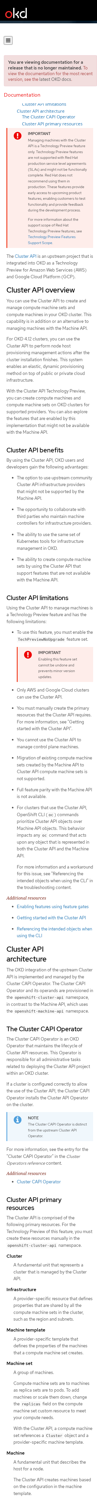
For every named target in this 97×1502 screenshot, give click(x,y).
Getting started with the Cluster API (51, 918)
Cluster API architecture (41, 111)
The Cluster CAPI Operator (48, 117)
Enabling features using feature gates (53, 906)
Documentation (22, 94)
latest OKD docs (55, 79)
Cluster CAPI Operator (39, 1182)
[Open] (8, 40)
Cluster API (25, 256)
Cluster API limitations (44, 104)
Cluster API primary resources (52, 124)
